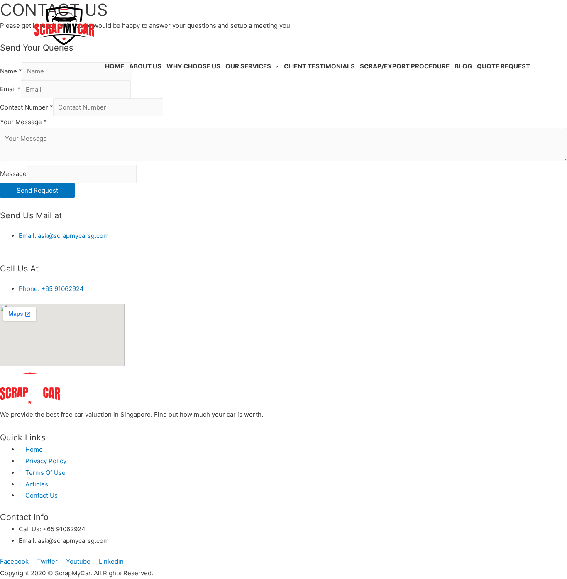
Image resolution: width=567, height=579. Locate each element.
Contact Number (26, 107)
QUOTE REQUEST (503, 66)
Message (13, 174)
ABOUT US (145, 66)
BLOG (463, 66)
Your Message (23, 122)
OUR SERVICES (248, 66)
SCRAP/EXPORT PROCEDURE (405, 66)
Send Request (37, 190)
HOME (114, 66)
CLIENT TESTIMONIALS (319, 66)
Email (10, 89)
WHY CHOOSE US (193, 66)
